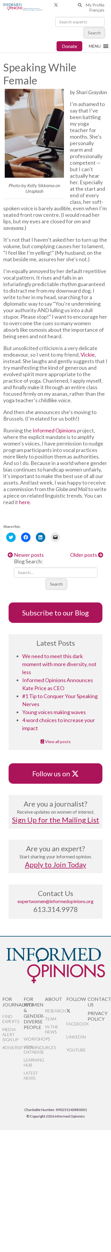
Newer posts (28, 555)
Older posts (84, 555)
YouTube (76, 1049)
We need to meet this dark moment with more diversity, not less (59, 664)
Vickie (88, 354)
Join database (34, 1049)
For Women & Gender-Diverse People (34, 1013)
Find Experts (10, 1019)
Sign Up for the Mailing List (55, 820)
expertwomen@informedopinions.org (55, 901)
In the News (51, 1029)
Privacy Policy (97, 1016)
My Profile (95, 4)
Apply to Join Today (55, 864)
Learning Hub (34, 1062)
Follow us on (54, 773)
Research (55, 1010)
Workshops (34, 1038)
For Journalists (13, 1001)
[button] (95, 46)
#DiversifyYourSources (13, 1047)
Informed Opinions (54, 430)
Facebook (77, 1023)
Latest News (31, 1075)
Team (50, 1018)
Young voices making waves (54, 712)
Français (96, 9)
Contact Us (98, 1001)
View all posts (57, 741)
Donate (69, 46)
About (53, 999)
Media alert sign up (10, 1034)
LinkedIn (76, 1036)
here (24, 502)
